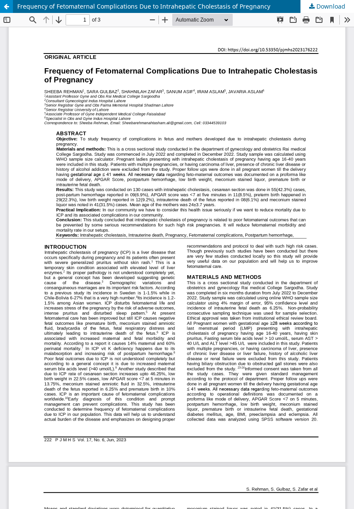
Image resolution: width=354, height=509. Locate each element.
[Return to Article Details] (6, 6)
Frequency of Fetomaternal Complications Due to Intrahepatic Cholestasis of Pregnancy (143, 6)
